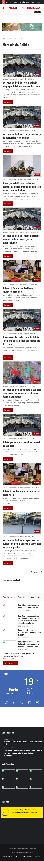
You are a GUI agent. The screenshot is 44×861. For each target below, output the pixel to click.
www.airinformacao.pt (11, 79)
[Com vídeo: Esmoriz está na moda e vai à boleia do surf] (9, 608)
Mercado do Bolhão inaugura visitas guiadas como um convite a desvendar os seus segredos (22, 543)
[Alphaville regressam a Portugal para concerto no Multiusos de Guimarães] (22, 789)
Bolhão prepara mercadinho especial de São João (21, 443)
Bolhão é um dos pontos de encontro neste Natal (21, 492)
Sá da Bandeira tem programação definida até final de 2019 (29, 632)
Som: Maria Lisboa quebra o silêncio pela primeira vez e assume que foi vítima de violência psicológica (28, 619)
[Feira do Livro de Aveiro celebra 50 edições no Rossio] (22, 773)
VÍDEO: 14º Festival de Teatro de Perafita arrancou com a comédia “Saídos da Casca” (29, 644)
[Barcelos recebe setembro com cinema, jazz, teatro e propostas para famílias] (35, 789)
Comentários (36, 597)
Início (5, 856)
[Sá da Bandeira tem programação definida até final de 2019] (9, 633)
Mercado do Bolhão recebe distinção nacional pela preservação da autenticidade (21, 239)
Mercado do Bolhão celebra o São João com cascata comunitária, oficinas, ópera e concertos (22, 393)
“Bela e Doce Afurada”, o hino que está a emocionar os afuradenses (18, 654)
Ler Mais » (7, 102)
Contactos (37, 856)
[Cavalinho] (22, 23)
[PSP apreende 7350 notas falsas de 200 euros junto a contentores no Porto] (8, 789)
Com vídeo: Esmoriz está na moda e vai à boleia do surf (28, 606)
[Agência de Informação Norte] (22, 9)
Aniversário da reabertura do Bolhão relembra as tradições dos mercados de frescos (21, 340)
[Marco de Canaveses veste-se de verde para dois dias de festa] (22, 781)
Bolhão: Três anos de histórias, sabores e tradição (18, 289)
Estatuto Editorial (14, 856)
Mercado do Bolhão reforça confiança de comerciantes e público (22, 135)
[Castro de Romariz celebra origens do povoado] (35, 773)
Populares (7, 597)
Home (6, 39)
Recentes (22, 597)
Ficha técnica (27, 856)
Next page (34, 572)
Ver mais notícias (10, 663)
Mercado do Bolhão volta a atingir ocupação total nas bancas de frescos (22, 84)
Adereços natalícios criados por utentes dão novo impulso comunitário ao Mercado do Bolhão (22, 186)
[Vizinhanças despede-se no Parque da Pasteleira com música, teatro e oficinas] (8, 773)
